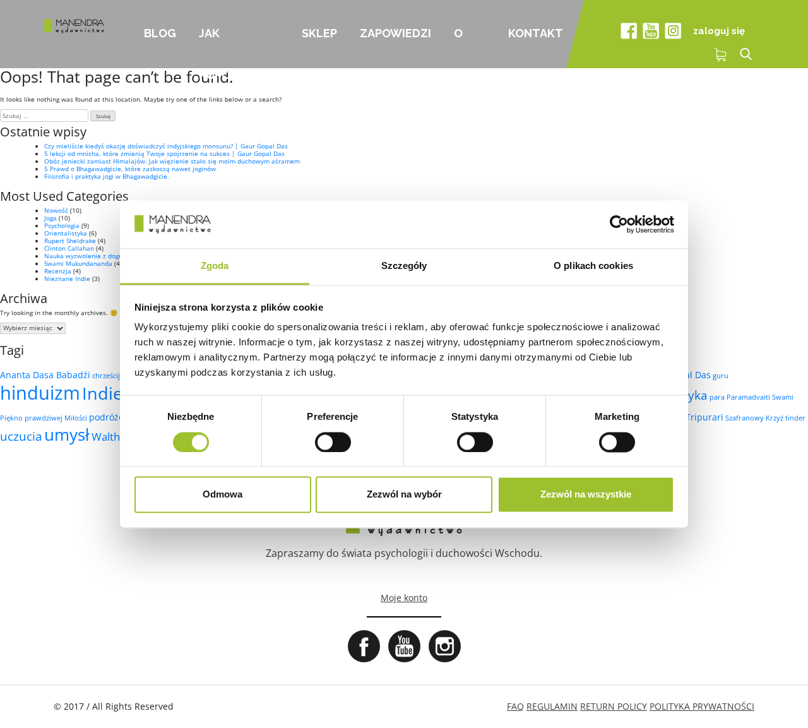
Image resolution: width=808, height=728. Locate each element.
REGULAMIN (552, 706)
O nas (465, 47)
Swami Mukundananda (78, 263)
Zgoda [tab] (215, 266)
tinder (795, 418)
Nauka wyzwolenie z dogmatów (92, 255)
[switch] (333, 442)
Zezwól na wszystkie (585, 494)
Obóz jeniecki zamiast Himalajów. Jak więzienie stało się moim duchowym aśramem (172, 161)
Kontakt (535, 33)
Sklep (319, 33)
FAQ (515, 706)
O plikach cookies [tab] (593, 266)
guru (720, 375)
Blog (160, 33)
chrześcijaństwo (118, 375)
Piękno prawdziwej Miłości (43, 418)
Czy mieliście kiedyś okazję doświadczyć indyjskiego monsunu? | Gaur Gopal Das (166, 145)
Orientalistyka (65, 233)
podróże (106, 417)
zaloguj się (719, 31)
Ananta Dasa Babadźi (45, 375)
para (717, 397)
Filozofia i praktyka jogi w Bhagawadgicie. (106, 176)
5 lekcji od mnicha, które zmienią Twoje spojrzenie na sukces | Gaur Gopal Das (164, 153)
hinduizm (40, 392)
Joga (50, 217)
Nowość (56, 210)
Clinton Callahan (69, 248)
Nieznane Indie (67, 278)
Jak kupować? (230, 47)
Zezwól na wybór (404, 494)
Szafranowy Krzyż (754, 418)
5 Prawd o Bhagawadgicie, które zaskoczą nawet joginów (130, 168)
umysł (67, 434)
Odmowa (222, 494)
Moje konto (404, 598)
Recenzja (57, 270)
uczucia (21, 436)
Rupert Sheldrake (70, 240)
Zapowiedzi (395, 33)
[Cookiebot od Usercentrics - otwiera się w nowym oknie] (619, 224)
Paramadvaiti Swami (760, 397)
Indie (102, 393)
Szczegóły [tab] (404, 266)
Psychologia (62, 225)
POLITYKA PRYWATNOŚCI (702, 706)
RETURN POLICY (613, 706)
